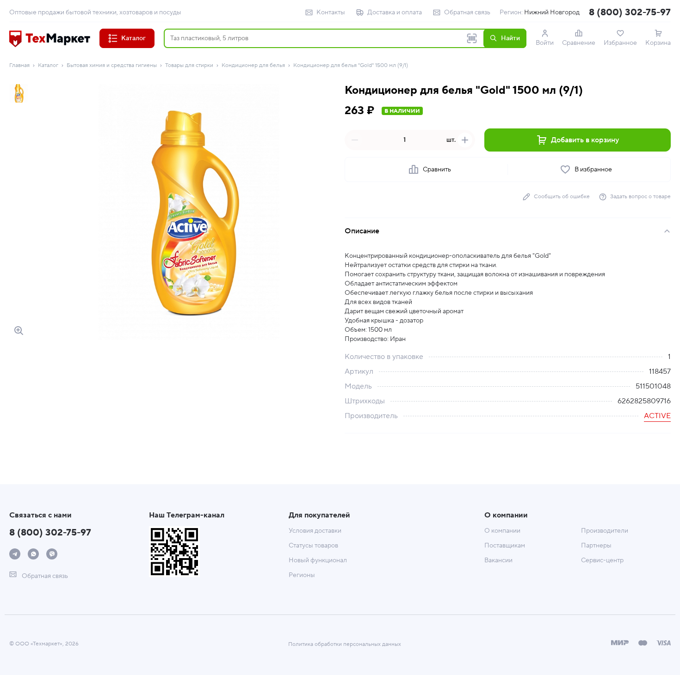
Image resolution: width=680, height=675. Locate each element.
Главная (19, 65)
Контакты (330, 12)
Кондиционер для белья (253, 65)
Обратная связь (467, 12)
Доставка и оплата (394, 12)
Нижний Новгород (552, 12)
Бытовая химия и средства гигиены (112, 65)
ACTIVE (657, 415)
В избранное (593, 169)
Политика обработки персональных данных (344, 644)
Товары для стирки (189, 65)
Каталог (48, 65)
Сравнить (437, 169)
